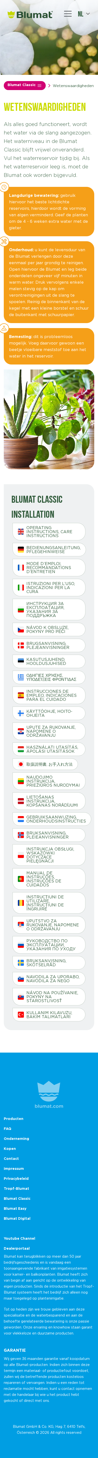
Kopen (10, 1148)
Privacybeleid (16, 1178)
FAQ (7, 1128)
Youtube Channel (19, 1238)
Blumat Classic (22, 85)
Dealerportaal (17, 1248)
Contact (11, 1158)
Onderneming (16, 1138)
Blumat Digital (17, 1218)
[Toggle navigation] (67, 14)
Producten (13, 1118)
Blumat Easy (15, 1208)
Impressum (14, 1168)
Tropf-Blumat (16, 1188)
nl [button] (80, 14)
